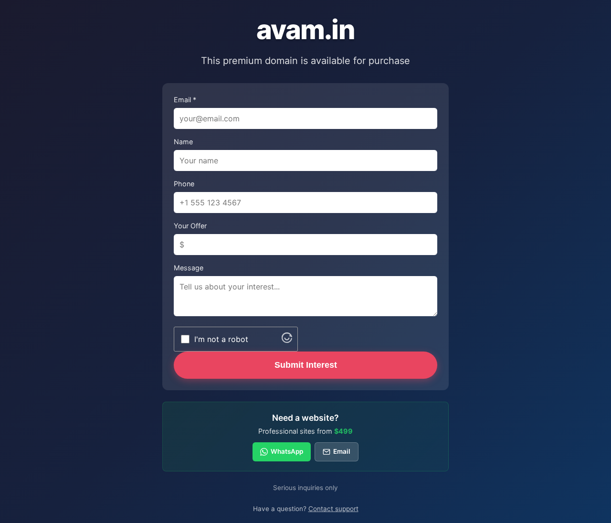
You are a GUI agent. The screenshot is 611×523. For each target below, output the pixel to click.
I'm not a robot (221, 339)
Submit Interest (305, 365)
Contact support (333, 508)
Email (341, 451)
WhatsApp (287, 451)
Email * (185, 100)
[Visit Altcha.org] (287, 340)
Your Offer (190, 226)
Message (188, 268)
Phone (184, 184)
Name (183, 142)
